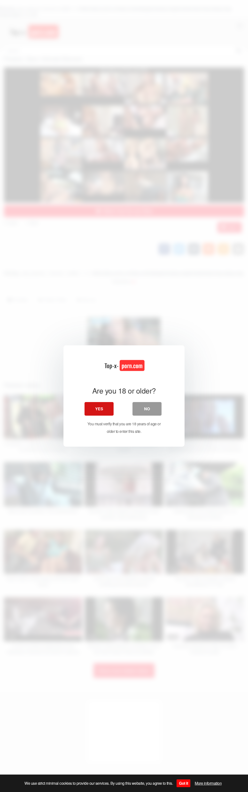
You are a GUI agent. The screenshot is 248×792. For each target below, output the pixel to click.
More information (208, 783)
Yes (99, 409)
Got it (183, 783)
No (147, 409)
